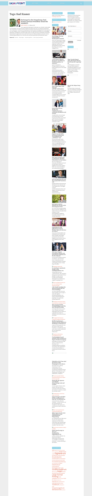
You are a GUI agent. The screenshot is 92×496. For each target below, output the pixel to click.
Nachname (70, 36)
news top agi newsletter (38, 37)
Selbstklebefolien (61, 481)
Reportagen (21, 37)
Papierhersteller (60, 478)
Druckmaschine (55, 458)
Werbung (62, 3)
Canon (64, 452)
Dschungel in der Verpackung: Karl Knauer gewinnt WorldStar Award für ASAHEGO (34, 21)
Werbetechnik (56, 490)
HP (53, 471)
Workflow (63, 489)
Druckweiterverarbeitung (58, 461)
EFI (58, 463)
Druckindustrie (56, 457)
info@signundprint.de (56, 16)
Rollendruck (55, 481)
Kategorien (35, 3)
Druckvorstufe (62, 460)
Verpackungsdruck (28, 37)
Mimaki (59, 477)
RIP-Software (54, 480)
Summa (61, 483)
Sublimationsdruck (56, 483)
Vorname (69, 31)
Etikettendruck (56, 465)
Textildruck (55, 485)
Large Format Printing (57, 476)
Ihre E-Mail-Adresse (72, 26)
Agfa (53, 450)
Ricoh (65, 478)
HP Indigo (55, 471)
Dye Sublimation (55, 463)
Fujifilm (62, 468)
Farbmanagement (55, 466)
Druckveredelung (55, 460)
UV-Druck (61, 484)
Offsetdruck (54, 478)
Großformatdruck (59, 469)
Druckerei (54, 455)
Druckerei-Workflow (61, 455)
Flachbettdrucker (56, 468)
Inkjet (59, 471)
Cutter (53, 453)
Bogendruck (56, 450)
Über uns (49, 3)
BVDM (60, 452)
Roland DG (59, 480)
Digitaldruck (60, 453)
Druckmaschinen (62, 458)
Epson (61, 463)
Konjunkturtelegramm (60, 473)
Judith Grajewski (24, 25)
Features (16, 37)
